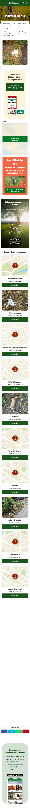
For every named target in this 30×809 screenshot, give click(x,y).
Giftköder (10, 10)
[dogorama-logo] (14, 3)
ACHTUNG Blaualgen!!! (15, 382)
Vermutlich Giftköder (15, 451)
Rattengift (15, 486)
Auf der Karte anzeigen (15, 139)
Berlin (15, 10)
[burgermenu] (2, 3)
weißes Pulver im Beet (15, 520)
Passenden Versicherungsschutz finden (15, 87)
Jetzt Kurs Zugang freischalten (16, 190)
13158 (20, 10)
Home (4, 10)
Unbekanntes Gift (15, 555)
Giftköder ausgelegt (15, 313)
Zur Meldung (15, 285)
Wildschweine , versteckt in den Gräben (15, 347)
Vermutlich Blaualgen (15, 278)
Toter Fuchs (15, 416)
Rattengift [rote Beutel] (15, 589)
